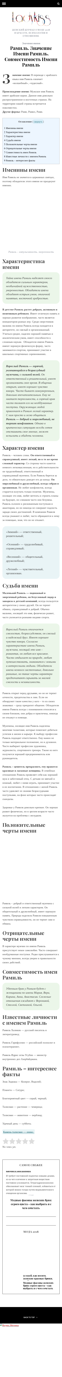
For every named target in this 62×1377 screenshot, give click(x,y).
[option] (31, 1203)
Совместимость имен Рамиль (20, 152)
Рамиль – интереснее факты (19, 160)
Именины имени (13, 128)
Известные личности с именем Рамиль (25, 156)
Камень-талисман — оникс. (18, 1132)
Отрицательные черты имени (20, 148)
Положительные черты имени (20, 144)
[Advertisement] (31, 868)
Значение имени (31, 43)
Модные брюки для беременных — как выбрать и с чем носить (31, 1252)
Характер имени (13, 136)
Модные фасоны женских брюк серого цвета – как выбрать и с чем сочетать (31, 1204)
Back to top (29, 1317)
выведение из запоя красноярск (18, 1171)
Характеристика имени (17, 132)
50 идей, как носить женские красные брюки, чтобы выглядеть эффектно (38, 1279)
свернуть (38, 121)
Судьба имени (12, 140)
